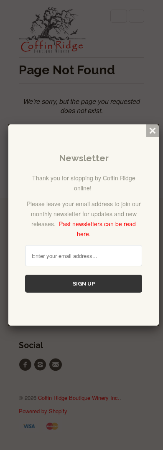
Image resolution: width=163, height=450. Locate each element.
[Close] (152, 130)
